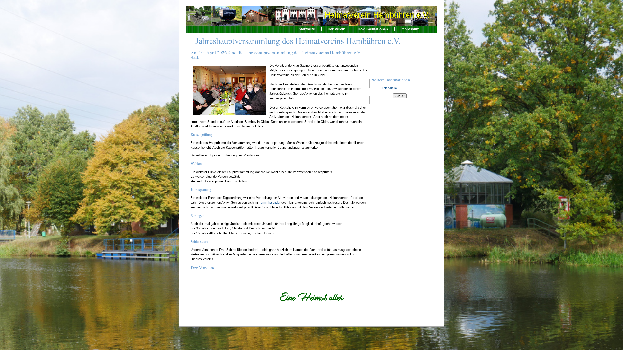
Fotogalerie (389, 88)
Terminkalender (269, 202)
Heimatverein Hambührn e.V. (377, 14)
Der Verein (336, 29)
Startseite (307, 29)
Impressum (409, 29)
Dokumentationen (373, 29)
